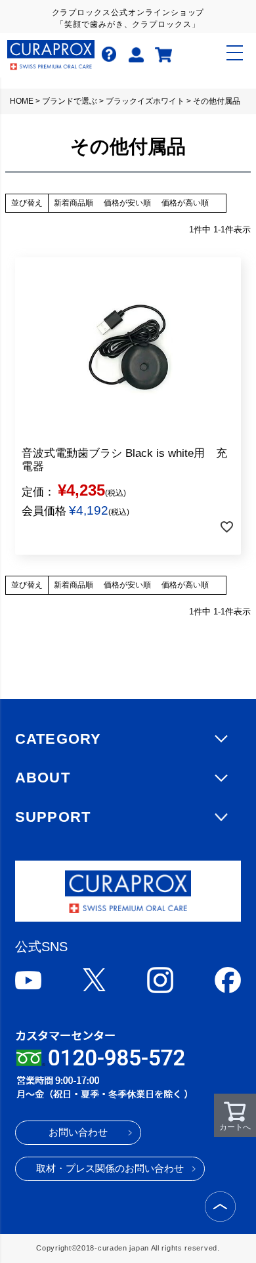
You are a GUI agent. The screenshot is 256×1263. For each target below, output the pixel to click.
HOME (21, 101)
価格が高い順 (185, 202)
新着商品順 (73, 202)
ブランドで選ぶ (69, 101)
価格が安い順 (127, 202)
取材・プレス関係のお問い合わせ (110, 1168)
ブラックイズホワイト (145, 101)
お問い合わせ (78, 1132)
